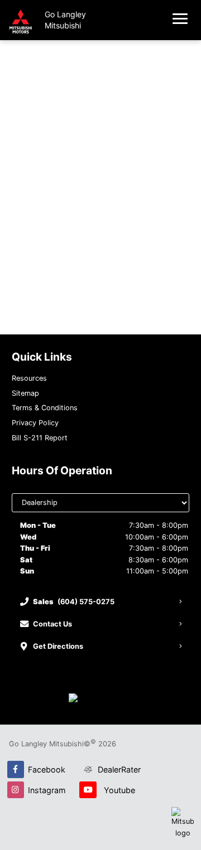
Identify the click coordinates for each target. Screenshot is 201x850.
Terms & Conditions (45, 408)
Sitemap (25, 393)
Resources (29, 378)
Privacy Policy (35, 423)
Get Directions (58, 646)
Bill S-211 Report (40, 438)
